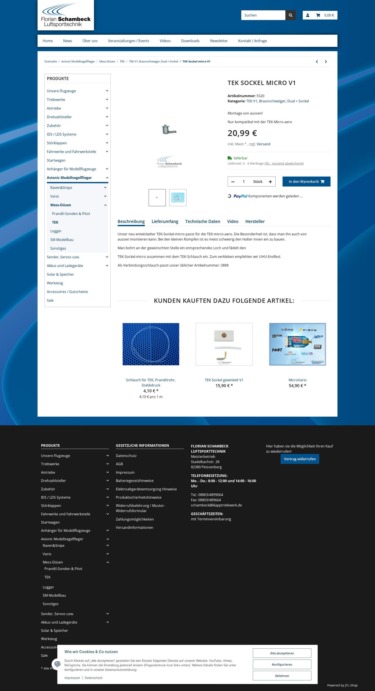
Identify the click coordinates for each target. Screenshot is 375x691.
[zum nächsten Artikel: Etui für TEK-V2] (326, 62)
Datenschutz (126, 455)
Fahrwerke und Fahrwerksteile (71, 151)
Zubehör (54, 125)
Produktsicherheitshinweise (138, 497)
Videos (165, 40)
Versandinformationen (134, 527)
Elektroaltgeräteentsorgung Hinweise (146, 489)
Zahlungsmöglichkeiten (135, 519)
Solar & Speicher (60, 274)
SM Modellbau (62, 239)
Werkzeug (55, 283)
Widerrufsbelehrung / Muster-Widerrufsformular (140, 508)
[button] (308, 15)
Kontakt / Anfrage (252, 40)
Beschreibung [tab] (131, 221)
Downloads (190, 40)
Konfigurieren (282, 664)
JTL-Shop (351, 685)
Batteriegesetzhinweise (135, 480)
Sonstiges (58, 248)
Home (48, 40)
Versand (263, 144)
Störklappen (57, 143)
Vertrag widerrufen (300, 459)
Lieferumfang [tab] (165, 221)
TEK (55, 222)
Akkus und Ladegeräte (65, 265)
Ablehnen (282, 676)
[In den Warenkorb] (121, 76)
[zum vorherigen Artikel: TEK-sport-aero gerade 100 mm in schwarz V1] (316, 62)
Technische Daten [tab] (202, 221)
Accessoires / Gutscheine (67, 291)
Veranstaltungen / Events (128, 40)
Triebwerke (56, 99)
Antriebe (54, 108)
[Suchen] (290, 15)
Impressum (125, 472)
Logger (56, 231)
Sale (50, 300)
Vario (54, 196)
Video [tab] (232, 221)
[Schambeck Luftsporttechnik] (66, 15)
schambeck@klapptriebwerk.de (216, 505)
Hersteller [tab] (255, 221)
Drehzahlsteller (59, 117)
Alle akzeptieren (282, 653)
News (67, 40)
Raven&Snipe (61, 187)
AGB (119, 464)
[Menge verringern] (233, 181)
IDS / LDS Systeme (61, 134)
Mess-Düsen (60, 205)
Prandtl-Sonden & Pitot (71, 213)
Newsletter (219, 40)
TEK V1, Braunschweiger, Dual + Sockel (277, 101)
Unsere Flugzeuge (61, 90)
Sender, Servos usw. (63, 257)
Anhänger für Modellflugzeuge (71, 169)
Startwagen (56, 160)
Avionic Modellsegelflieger (69, 177)
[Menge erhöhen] (270, 181)
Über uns (90, 40)
